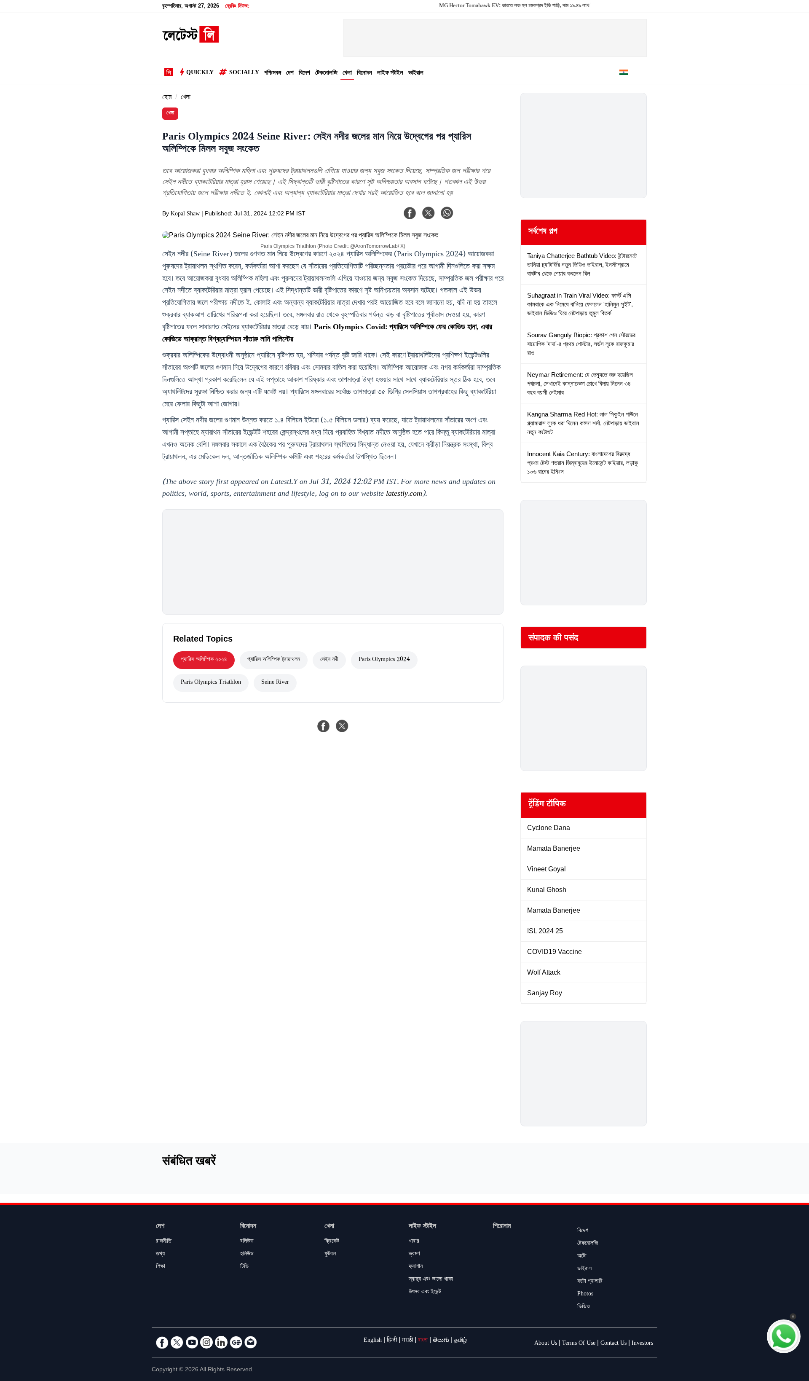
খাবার (414, 1242)
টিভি (244, 1267)
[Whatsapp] (447, 213)
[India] (623, 73)
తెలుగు (441, 1341)
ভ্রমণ (414, 1254)
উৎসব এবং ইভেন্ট (425, 1292)
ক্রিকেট (331, 1242)
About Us (545, 1344)
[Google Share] (480, 218)
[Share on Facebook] (323, 726)
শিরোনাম (502, 1227)
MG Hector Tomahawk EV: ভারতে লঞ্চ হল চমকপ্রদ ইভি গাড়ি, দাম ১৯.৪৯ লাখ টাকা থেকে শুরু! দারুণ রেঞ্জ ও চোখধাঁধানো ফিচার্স (531, 6)
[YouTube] (191, 1342)
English (373, 1341)
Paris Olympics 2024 (384, 660)
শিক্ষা (160, 1267)
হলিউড (247, 1254)
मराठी (407, 1341)
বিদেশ (304, 73)
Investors (642, 1344)
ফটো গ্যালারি (590, 1282)
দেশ (290, 73)
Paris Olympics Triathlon (211, 683)
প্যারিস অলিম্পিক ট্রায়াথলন (273, 660)
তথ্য (160, 1254)
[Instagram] (206, 1342)
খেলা (347, 73)
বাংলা (423, 1341)
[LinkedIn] (221, 1342)
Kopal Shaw (185, 214)
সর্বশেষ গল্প (542, 232)
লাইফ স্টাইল (390, 73)
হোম (166, 98)
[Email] (250, 1342)
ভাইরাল (415, 73)
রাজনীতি (163, 1242)
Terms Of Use (578, 1344)
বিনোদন (364, 73)
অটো (582, 1256)
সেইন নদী (329, 660)
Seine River (275, 683)
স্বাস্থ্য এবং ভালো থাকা (431, 1279)
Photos (585, 1294)
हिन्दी (392, 1341)
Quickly (200, 73)
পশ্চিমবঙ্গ (272, 73)
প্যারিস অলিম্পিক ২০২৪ (204, 660)
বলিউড (247, 1242)
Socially (244, 73)
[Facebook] (410, 213)
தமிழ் (460, 1341)
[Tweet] (342, 726)
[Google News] (236, 1342)
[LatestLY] (190, 40)
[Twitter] (177, 1342)
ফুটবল (330, 1254)
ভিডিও (583, 1307)
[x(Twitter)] (428, 213)
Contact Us (613, 1344)
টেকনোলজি (326, 73)
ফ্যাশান (416, 1267)
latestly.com (404, 494)
